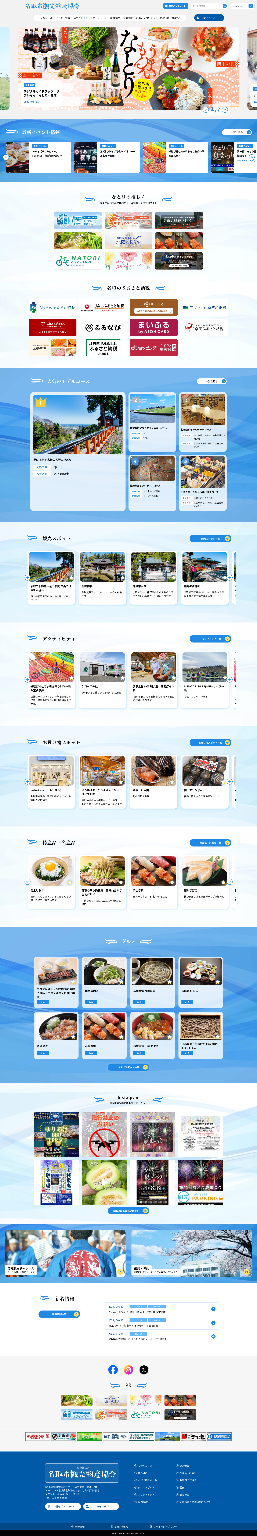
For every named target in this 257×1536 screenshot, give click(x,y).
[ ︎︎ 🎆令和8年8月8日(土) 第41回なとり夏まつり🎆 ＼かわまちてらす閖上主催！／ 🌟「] (56, 1182)
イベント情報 (63, 18)
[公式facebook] (113, 1370)
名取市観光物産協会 (170, 18)
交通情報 (128, 18)
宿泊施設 (115, 18)
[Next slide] (225, 110)
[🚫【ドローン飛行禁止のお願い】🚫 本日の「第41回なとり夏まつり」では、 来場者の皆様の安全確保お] (104, 1134)
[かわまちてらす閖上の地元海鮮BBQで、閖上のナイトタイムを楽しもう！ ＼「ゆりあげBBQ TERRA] (56, 1134)
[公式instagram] (128, 1370)
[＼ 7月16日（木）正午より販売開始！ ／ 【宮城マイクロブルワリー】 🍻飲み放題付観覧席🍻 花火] (200, 1134)
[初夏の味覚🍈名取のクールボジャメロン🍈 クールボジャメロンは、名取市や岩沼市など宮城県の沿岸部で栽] (104, 1182)
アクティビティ (98, 18)
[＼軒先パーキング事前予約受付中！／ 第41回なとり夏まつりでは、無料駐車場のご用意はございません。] (200, 1182)
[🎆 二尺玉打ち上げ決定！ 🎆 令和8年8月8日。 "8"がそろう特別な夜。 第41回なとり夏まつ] (152, 1182)
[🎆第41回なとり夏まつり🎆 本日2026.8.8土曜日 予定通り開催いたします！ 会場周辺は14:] (152, 1134)
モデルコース (45, 18)
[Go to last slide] (206, 110)
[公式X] (144, 1370)
